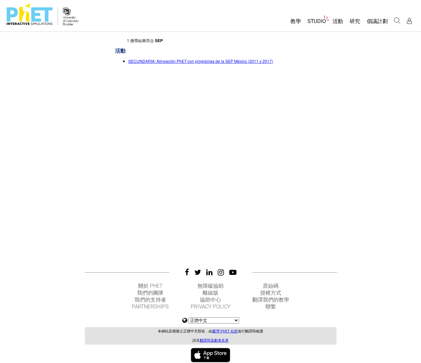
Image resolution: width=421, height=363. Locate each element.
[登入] (409, 21)
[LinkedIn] (209, 272)
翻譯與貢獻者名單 (214, 340)
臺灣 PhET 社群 (225, 331)
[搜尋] (397, 21)
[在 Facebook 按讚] (187, 272)
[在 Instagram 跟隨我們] (221, 272)
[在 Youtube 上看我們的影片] (232, 272)
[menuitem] (295, 23)
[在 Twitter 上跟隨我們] (197, 272)
